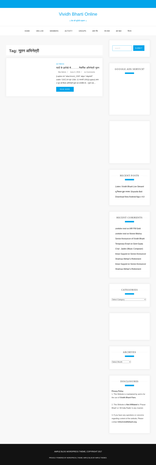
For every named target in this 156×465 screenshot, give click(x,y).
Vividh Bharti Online (78, 14)
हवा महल (118, 31)
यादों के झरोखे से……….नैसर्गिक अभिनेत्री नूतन (77, 67)
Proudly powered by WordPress (63, 458)
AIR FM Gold (135, 229)
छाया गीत (95, 31)
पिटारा (129, 31)
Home (27, 31)
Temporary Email (122, 244)
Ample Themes (101, 458)
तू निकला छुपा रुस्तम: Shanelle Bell (128, 192)
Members (54, 31)
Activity (68, 31)
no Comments (89, 72)
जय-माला (107, 31)
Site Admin (62, 72)
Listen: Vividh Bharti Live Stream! (129, 186)
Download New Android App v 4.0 (129, 197)
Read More (65, 89)
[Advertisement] (130, 93)
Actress (60, 64)
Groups (82, 31)
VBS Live (40, 31)
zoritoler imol (120, 229)
